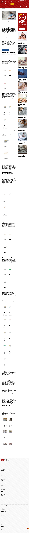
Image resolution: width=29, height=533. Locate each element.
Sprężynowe (2, 470)
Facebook (2, 527)
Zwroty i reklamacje (3, 494)
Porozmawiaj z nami (14, 465)
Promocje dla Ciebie (3, 488)
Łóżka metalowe (2, 479)
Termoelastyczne (3, 468)
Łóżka (15, 1)
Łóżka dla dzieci (2, 480)
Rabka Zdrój (2, 515)
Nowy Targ (2, 514)
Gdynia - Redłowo (3, 513)
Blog (1, 530)
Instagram (2, 528)
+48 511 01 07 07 (7, 1)
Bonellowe (2, 471)
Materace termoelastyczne (6, 130)
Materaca (19, 1)
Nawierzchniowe (3, 469)
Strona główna (3, 8)
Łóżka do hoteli (2, 481)
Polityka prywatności (3, 496)
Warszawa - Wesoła (3, 512)
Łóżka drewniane (3, 478)
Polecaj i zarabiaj (3, 489)
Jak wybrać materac (3, 493)
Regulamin (2, 495)
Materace (11, 1)
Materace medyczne (3, 473)
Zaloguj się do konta (3, 485)
